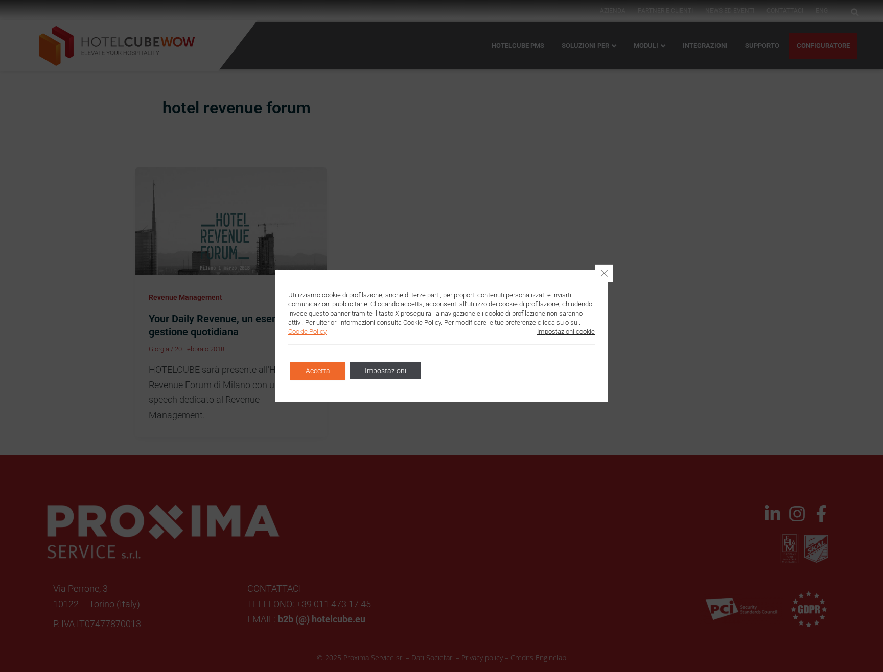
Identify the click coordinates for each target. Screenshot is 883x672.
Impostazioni (385, 371)
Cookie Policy (307, 331)
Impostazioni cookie (566, 331)
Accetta (318, 371)
